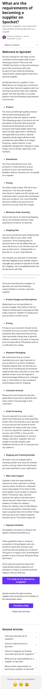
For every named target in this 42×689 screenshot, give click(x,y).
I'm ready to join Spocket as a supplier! (21, 580)
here (28, 532)
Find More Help (21, 605)
